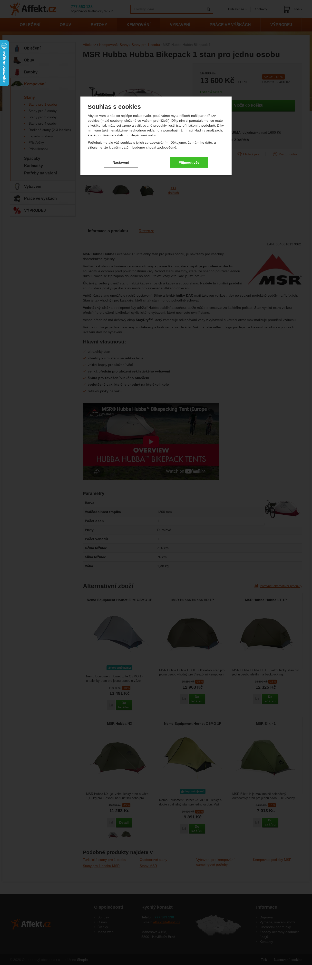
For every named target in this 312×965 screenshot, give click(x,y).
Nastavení (121, 162)
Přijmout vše (189, 162)
